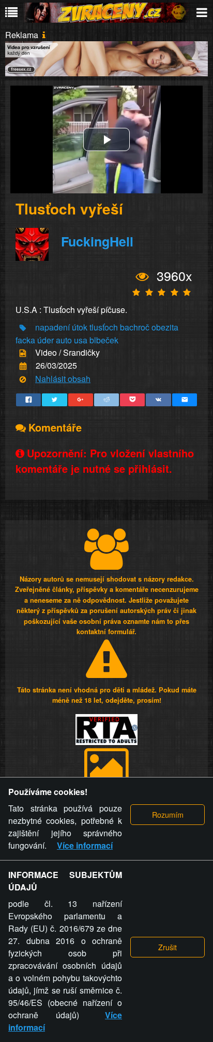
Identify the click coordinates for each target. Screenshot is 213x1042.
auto (64, 340)
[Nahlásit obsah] (23, 379)
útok (79, 327)
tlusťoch (103, 327)
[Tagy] (23, 327)
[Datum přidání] (23, 366)
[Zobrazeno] (142, 277)
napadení (52, 327)
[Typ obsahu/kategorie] (23, 353)
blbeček (103, 340)
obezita (164, 327)
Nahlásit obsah (62, 379)
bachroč (134, 327)
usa (80, 340)
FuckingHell (97, 242)
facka (25, 340)
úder (45, 340)
